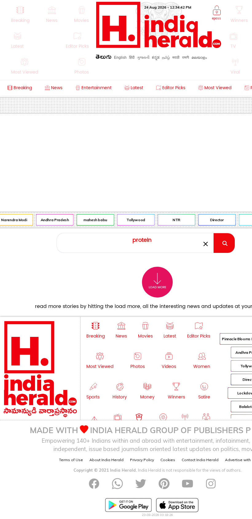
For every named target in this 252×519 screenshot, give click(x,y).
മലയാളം (199, 57)
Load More (157, 287)
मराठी (175, 57)
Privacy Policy (142, 459)
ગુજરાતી (143, 57)
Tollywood (134, 220)
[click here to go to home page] (159, 46)
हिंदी (132, 57)
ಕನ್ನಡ (155, 57)
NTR (175, 220)
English (120, 57)
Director (216, 220)
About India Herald (106, 459)
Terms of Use (71, 459)
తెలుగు (104, 58)
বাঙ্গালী (185, 57)
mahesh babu (94, 220)
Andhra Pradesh (54, 220)
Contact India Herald (200, 459)
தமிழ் (166, 57)
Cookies (167, 459)
